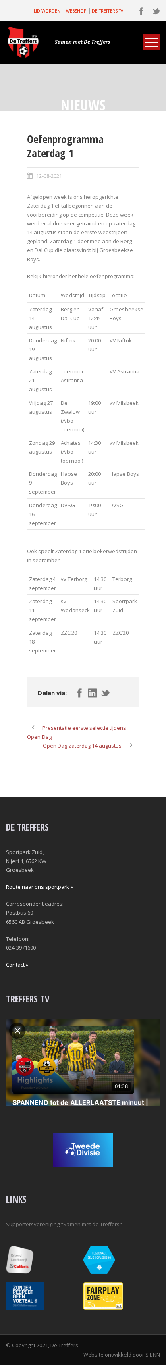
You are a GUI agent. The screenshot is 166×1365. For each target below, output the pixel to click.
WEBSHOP (76, 11)
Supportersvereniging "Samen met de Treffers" (64, 1224)
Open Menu (151, 42)
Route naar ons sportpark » (39, 886)
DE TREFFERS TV (107, 11)
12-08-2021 (49, 175)
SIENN (152, 1354)
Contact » (17, 964)
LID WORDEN (47, 11)
